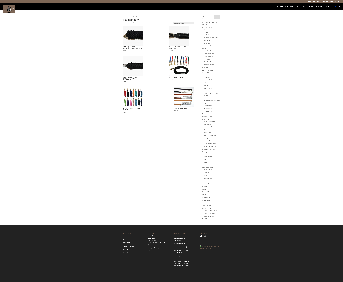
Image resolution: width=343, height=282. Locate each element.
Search (217, 17)
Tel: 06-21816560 (310, 1)
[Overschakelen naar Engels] (339, 8)
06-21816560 (152, 240)
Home (276, 6)
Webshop (319, 6)
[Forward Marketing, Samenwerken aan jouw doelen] (210, 249)
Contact (328, 6)
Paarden (283, 6)
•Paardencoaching (179, 243)
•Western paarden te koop (182, 269)
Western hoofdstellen (184, 266)
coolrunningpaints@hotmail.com (324, 1)
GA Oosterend (152, 238)
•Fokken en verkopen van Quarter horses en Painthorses (181, 238)
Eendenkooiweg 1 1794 (155, 236)
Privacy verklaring (153, 248)
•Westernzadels (178, 261)
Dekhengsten (294, 6)
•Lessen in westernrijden (181, 247)
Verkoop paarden (308, 6)
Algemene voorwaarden (155, 250)
